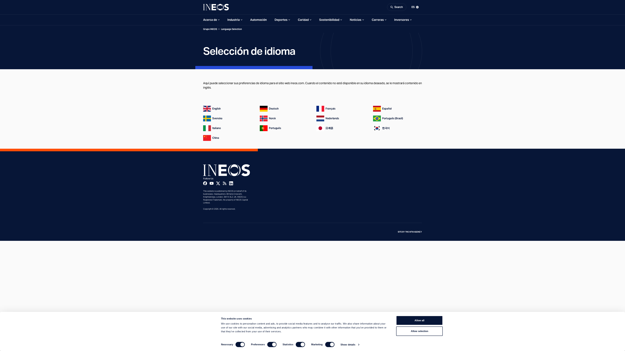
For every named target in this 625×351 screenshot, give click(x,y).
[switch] (272, 344)
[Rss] (225, 183)
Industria (233, 20)
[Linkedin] (231, 183)
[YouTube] (212, 183)
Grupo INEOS (210, 29)
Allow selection (419, 331)
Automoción (258, 20)
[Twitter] (218, 183)
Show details (347, 344)
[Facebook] (205, 183)
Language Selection (231, 29)
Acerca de (210, 20)
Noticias (355, 20)
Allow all (419, 320)
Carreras (378, 20)
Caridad (303, 20)
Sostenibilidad (329, 20)
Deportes (281, 20)
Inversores (401, 20)
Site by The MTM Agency (410, 232)
